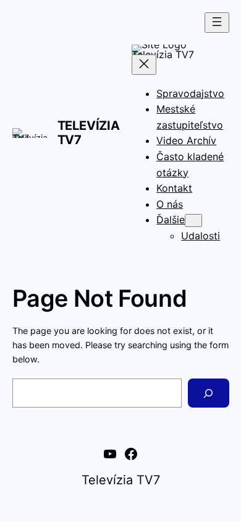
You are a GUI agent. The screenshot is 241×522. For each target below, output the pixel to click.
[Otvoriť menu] (217, 22)
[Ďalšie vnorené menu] (193, 220)
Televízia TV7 (88, 132)
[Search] (208, 393)
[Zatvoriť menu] (144, 64)
